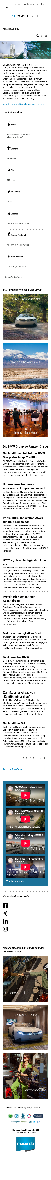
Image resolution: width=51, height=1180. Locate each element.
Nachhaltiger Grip (14, 723)
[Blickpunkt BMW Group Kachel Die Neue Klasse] (25, 1027)
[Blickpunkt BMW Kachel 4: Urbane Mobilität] (25, 979)
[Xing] (5, 913)
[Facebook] (5, 905)
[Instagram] (5, 929)
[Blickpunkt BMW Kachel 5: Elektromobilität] (25, 1076)
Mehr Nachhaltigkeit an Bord (22, 633)
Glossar (18, 4)
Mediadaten (29, 4)
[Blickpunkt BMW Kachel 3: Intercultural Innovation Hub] (25, 414)
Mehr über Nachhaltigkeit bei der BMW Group (22, 104)
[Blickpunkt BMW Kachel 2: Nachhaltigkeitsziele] (25, 366)
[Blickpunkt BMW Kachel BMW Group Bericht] (25, 317)
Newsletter (41, 4)
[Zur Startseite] (25, 16)
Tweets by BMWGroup (12, 769)
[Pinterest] (5, 921)
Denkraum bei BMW (16, 657)
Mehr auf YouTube (16, 881)
